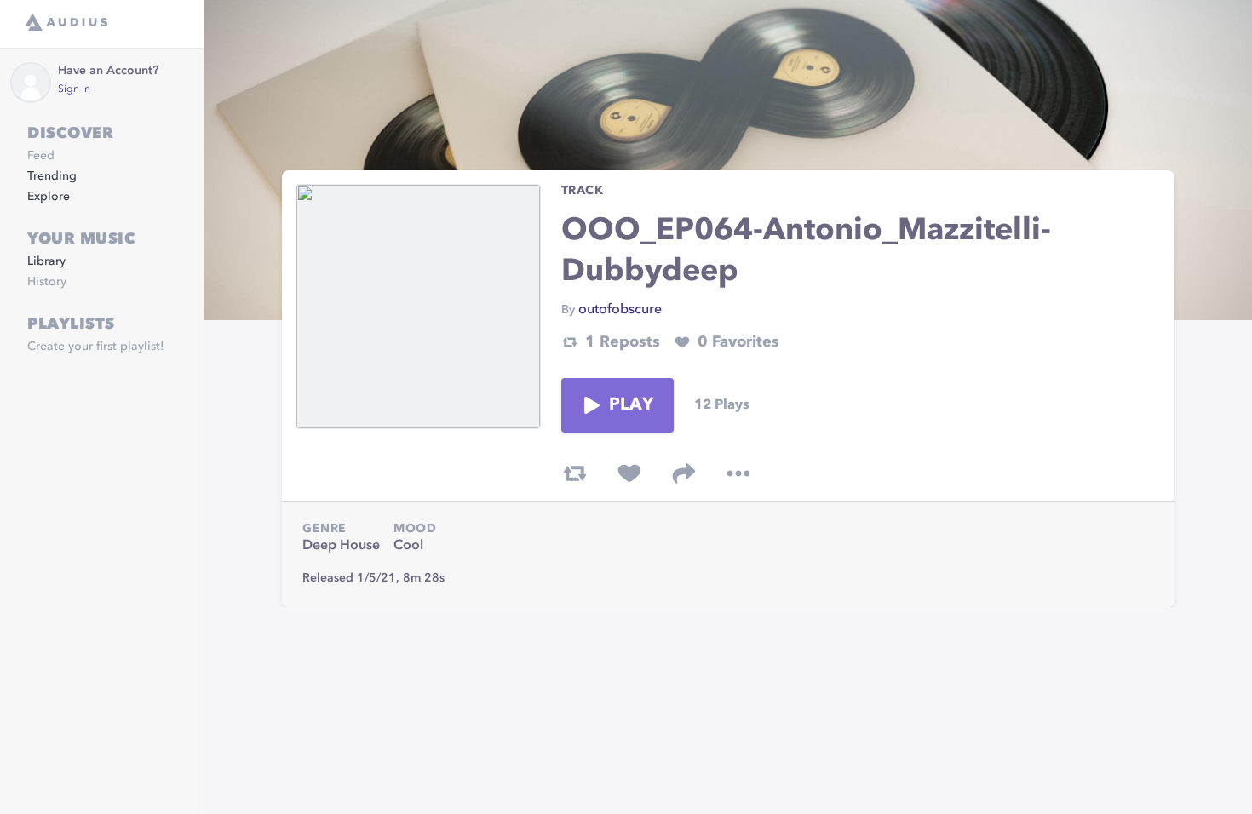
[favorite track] (629, 473)
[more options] (738, 473)
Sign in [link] (74, 89)
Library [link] (46, 261)
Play (631, 405)
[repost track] (575, 473)
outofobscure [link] (620, 310)
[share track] (684, 473)
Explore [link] (48, 197)
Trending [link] (52, 176)
